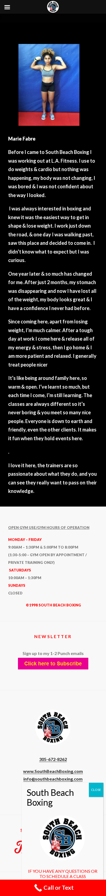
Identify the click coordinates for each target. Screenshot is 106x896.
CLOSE (96, 790)
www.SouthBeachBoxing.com (53, 771)
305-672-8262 (53, 759)
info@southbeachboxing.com (53, 778)
